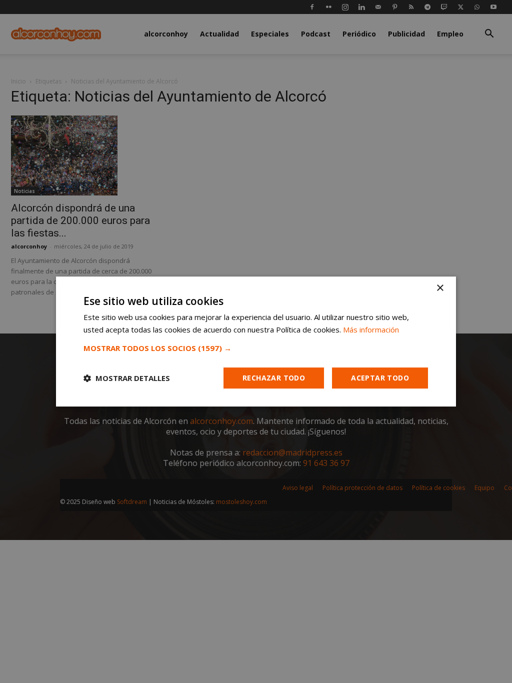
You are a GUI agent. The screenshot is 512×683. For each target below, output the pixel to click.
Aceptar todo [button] (380, 377)
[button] (256, 348)
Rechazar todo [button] (273, 377)
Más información (371, 329)
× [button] (440, 288)
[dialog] (256, 341)
